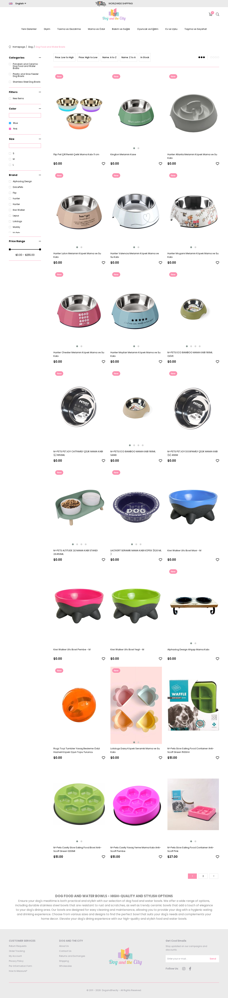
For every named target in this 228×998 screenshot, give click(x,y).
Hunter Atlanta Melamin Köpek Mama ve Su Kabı (192, 156)
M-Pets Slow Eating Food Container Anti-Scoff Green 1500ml (190, 750)
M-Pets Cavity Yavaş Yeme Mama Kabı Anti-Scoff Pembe (135, 849)
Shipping (64, 960)
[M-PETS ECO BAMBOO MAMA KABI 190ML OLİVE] (193, 309)
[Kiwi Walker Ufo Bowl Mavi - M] (193, 507)
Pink (15, 129)
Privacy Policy (16, 960)
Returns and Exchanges (72, 956)
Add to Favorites (103, 163)
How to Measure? (18, 970)
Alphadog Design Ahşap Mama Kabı (188, 649)
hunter (16, 198)
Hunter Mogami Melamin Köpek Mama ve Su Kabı (193, 255)
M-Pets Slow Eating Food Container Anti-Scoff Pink (190, 849)
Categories (16, 57)
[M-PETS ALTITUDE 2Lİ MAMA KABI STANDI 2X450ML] (79, 507)
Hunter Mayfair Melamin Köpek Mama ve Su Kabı (135, 354)
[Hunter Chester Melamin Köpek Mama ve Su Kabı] (79, 309)
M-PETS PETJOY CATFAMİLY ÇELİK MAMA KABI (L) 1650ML (78, 453)
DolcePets (18, 187)
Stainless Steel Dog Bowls (26, 82)
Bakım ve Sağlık (121, 29)
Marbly (16, 227)
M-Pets (16, 233)
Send (213, 958)
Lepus (16, 216)
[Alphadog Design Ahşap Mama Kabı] (193, 606)
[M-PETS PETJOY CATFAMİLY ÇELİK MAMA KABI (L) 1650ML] (79, 408)
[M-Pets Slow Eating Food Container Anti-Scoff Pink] (193, 804)
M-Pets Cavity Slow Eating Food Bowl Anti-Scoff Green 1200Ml (77, 849)
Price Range (17, 241)
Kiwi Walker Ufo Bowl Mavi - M (184, 550)
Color (12, 108)
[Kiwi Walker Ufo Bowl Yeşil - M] (136, 606)
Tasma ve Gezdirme (69, 29)
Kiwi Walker (19, 210)
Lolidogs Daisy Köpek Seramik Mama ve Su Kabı (135, 750)
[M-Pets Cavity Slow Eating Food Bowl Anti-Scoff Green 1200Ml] (79, 804)
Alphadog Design (22, 181)
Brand (13, 175)
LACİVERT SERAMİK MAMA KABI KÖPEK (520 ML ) (135, 552)
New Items (18, 98)
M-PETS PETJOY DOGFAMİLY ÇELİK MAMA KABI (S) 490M (192, 453)
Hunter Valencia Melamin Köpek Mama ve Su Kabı (134, 255)
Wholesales (65, 965)
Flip (14, 193)
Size (11, 139)
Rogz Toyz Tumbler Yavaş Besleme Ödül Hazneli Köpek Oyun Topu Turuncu (76, 750)
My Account (15, 956)
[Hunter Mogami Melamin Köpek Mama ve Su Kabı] (193, 210)
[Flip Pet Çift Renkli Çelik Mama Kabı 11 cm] (79, 111)
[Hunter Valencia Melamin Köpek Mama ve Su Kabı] (136, 210)
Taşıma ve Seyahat (196, 29)
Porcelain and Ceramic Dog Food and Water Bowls (25, 66)
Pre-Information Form (20, 965)
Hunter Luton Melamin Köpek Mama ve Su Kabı (77, 255)
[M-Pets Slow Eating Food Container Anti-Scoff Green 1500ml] (193, 705)
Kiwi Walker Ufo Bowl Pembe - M (71, 649)
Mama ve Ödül (96, 29)
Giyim (47, 29)
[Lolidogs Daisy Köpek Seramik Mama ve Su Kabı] (136, 705)
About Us (64, 946)
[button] (134, 148)
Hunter (16, 204)
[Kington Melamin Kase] (136, 111)
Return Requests (18, 946)
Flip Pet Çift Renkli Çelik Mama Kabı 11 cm (76, 154)
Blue (15, 123)
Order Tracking (17, 951)
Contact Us (65, 951)
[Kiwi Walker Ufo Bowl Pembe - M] (79, 606)
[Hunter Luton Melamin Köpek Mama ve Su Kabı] (79, 210)
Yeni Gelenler (29, 29)
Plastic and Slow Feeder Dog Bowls (25, 75)
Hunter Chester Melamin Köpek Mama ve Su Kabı (78, 354)
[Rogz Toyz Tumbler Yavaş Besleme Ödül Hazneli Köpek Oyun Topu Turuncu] (79, 705)
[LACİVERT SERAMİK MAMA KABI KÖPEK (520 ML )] (136, 507)
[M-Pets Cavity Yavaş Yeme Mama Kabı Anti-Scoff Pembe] (136, 804)
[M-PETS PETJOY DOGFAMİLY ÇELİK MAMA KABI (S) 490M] (193, 408)
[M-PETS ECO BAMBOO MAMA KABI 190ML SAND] (136, 408)
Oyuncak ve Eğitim (147, 29)
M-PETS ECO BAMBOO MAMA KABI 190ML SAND (133, 453)
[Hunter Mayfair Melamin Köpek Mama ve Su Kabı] (136, 309)
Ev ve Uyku (171, 29)
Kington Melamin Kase (123, 154)
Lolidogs (17, 221)
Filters (13, 92)
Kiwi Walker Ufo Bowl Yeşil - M (127, 649)
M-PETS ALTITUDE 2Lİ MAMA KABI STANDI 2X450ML (75, 552)
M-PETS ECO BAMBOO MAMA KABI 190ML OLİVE (190, 354)
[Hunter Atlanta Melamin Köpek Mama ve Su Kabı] (193, 111)
